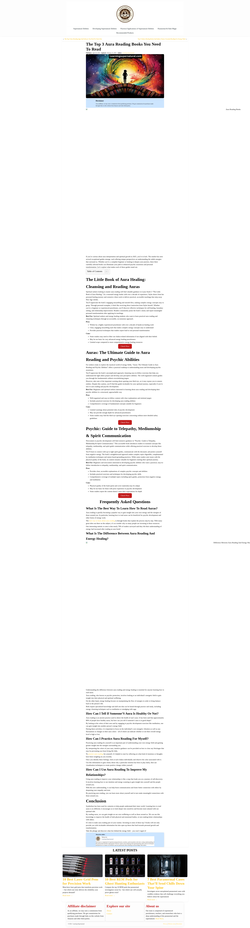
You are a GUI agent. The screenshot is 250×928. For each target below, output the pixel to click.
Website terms (171, 924)
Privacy (165, 924)
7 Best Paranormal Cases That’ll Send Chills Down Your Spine (165, 883)
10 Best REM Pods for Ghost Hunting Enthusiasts (125, 881)
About (109, 911)
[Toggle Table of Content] (105, 271)
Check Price (125, 346)
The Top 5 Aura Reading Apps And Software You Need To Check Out (83, 39)
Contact (109, 914)
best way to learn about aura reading (102, 521)
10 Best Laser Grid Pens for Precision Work (80, 881)
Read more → (68, 895)
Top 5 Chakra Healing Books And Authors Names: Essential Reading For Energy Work (162, 39)
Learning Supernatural (128, 53)
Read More (159, 919)
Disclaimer (179, 924)
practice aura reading (95, 754)
